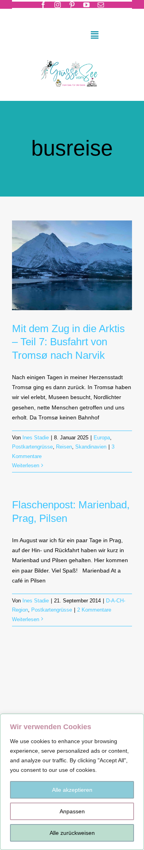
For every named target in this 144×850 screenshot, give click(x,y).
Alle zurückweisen (72, 833)
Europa (102, 438)
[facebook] (43, 5)
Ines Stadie (35, 438)
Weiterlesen (25, 465)
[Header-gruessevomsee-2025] (72, 58)
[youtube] (86, 5)
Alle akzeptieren (72, 790)
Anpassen (72, 811)
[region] (72, 782)
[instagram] (57, 5)
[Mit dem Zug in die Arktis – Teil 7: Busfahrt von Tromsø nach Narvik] (72, 265)
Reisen (64, 447)
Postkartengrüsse (32, 447)
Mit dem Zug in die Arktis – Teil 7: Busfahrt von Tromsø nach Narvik (68, 342)
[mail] (101, 5)
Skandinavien (90, 447)
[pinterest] (72, 5)
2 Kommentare (94, 610)
